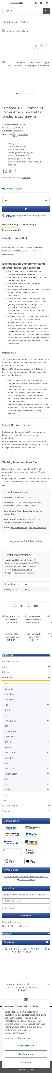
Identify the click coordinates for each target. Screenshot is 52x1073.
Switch (8, 763)
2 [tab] (20, 93)
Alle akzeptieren (26, 1045)
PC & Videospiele (10, 805)
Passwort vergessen (11, 922)
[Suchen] (46, 11)
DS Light (9, 688)
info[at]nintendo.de (37, 527)
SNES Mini (10, 758)
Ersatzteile (18, 130)
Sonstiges (7, 811)
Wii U (7, 789)
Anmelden (26, 915)
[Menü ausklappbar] (3, 2)
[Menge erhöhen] (46, 200)
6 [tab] (32, 93)
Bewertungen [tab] (30, 224)
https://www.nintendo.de (25, 573)
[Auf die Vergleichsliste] (36, 46)
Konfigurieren (26, 1054)
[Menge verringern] (5, 200)
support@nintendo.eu (22, 570)
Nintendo (7, 677)
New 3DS (9, 747)
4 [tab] (26, 93)
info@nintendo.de (19, 527)
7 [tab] (35, 93)
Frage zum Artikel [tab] (11, 230)
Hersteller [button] (7, 933)
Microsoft (6, 672)
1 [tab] (17, 93)
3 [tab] (23, 93)
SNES (7, 710)
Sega (4, 795)
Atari (4, 666)
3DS (6, 726)
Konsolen (10, 736)
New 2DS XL (10, 720)
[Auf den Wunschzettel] (43, 46)
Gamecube (10, 699)
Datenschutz (24, 1038)
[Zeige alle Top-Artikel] (47, 942)
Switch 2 (9, 779)
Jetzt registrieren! (20, 926)
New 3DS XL (10, 752)
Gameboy (9, 694)
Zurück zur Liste (11, 22)
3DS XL (8, 742)
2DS (6, 715)
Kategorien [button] (8, 655)
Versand (26, 177)
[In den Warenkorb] (4, 38)
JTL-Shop (30, 1069)
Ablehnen (26, 1062)
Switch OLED (11, 773)
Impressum (10, 1038)
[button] (35, 3)
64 (6, 683)
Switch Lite (10, 768)
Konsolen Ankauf (10, 661)
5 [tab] (29, 93)
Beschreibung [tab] (10, 224)
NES (7, 704)
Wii (6, 784)
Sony (4, 800)
